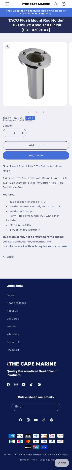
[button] (7, 4)
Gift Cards (13, 319)
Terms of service (28, 460)
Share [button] (10, 257)
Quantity (7, 126)
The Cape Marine (21, 454)
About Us (12, 311)
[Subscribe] (56, 407)
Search (11, 295)
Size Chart (13, 350)
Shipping (7, 120)
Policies (11, 326)
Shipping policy (47, 460)
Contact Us (13, 342)
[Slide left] (28, 112)
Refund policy (61, 454)
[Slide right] (43, 112)
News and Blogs (16, 303)
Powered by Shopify (40, 454)
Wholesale (13, 334)
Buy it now (36, 155)
